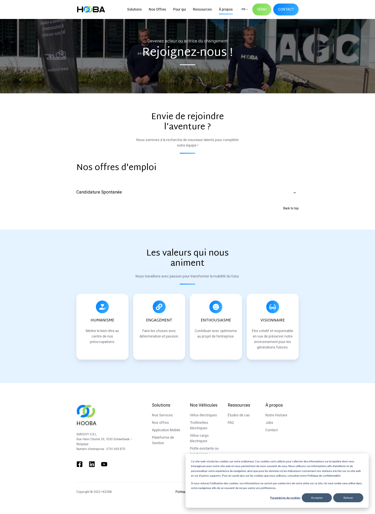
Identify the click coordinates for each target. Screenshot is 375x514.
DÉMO (262, 9)
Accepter (317, 497)
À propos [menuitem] (226, 9)
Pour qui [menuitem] (179, 9)
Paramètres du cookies (285, 497)
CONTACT (286, 9)
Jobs (269, 422)
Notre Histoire (276, 415)
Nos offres (160, 422)
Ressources (239, 405)
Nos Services (162, 415)
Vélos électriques (203, 415)
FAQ (231, 422)
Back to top (291, 208)
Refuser (348, 497)
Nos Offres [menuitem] (157, 9)
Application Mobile (166, 430)
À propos (274, 405)
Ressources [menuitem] (202, 9)
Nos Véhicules (203, 405)
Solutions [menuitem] (134, 9)
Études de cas (239, 415)
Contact (271, 430)
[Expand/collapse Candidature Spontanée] (295, 193)
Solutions (161, 405)
